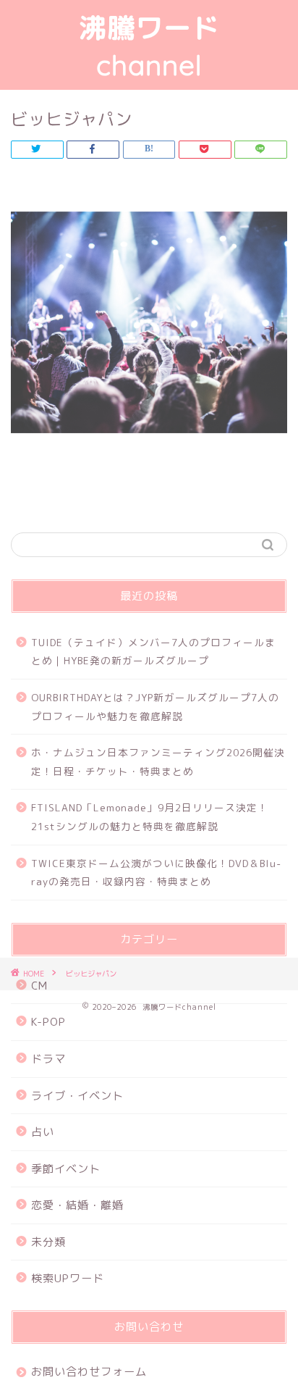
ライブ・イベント (77, 1095)
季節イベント (66, 1168)
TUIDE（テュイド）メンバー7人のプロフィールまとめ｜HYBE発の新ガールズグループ (153, 651)
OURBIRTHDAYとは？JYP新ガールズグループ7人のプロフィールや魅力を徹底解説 (155, 706)
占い (42, 1131)
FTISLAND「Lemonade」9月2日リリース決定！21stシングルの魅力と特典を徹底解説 (149, 816)
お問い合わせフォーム (89, 1371)
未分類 (48, 1242)
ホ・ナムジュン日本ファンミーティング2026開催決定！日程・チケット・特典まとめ (158, 761)
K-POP (48, 1021)
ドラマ (48, 1058)
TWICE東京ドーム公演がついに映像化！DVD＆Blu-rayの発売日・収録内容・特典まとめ (156, 872)
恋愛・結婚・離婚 (77, 1205)
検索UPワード (67, 1278)
